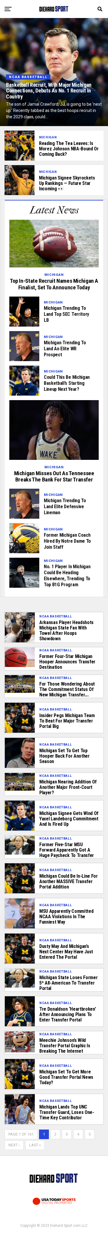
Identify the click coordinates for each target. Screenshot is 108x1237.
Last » (35, 1145)
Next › (14, 1145)
